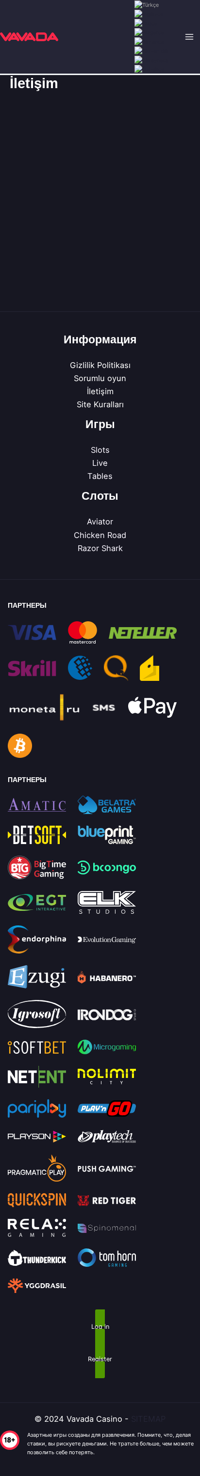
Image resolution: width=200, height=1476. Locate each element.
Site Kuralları (100, 404)
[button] (100, 1327)
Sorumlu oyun (100, 378)
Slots (100, 450)
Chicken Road (100, 535)
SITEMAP (148, 1419)
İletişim (100, 391)
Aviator (100, 521)
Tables (100, 476)
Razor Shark (100, 548)
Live (100, 463)
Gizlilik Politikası (100, 365)
